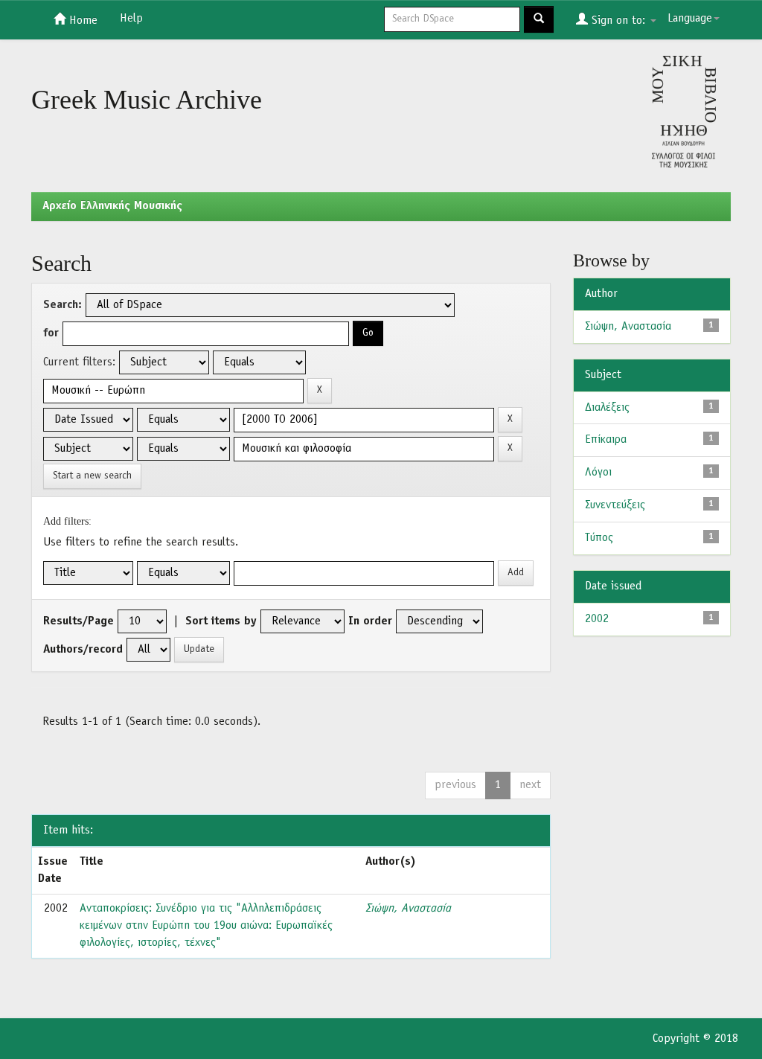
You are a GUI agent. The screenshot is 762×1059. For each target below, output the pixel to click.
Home (81, 21)
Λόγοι (598, 473)
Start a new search (92, 475)
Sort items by (221, 621)
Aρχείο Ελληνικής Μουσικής (112, 206)
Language (689, 19)
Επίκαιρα (606, 440)
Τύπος (599, 538)
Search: (62, 305)
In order (370, 621)
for (51, 333)
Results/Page (78, 621)
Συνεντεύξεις (615, 505)
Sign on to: (618, 21)
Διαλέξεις (607, 408)
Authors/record (83, 650)
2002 (597, 619)
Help (131, 19)
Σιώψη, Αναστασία (408, 909)
